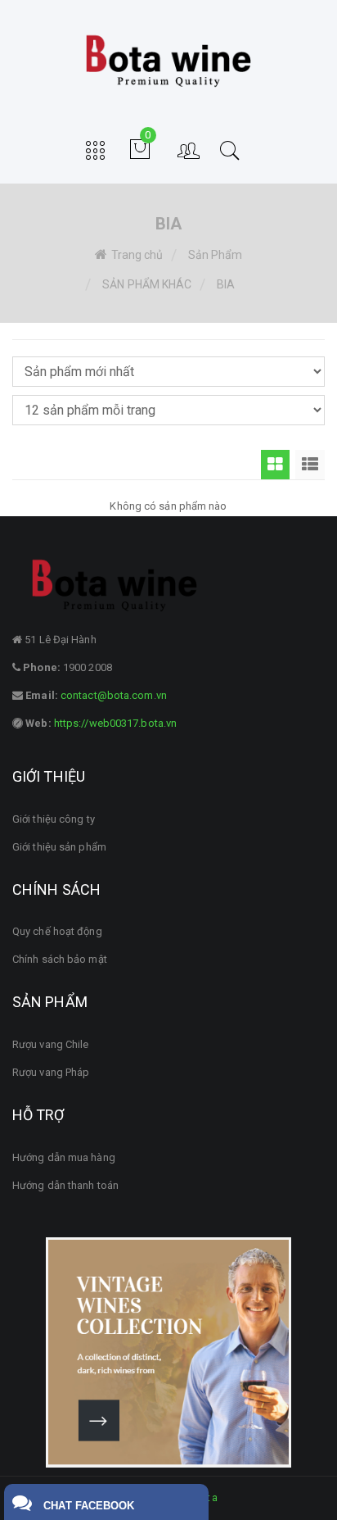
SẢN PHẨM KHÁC (146, 284)
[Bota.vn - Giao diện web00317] (168, 61)
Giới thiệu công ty (53, 819)
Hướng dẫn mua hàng (63, 1157)
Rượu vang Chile (50, 1044)
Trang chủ (137, 254)
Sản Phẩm (215, 254)
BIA (226, 284)
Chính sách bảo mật (59, 959)
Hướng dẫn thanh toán (65, 1185)
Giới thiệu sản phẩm (59, 847)
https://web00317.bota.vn (114, 723)
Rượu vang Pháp (50, 1072)
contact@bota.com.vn (112, 695)
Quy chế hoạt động (57, 931)
